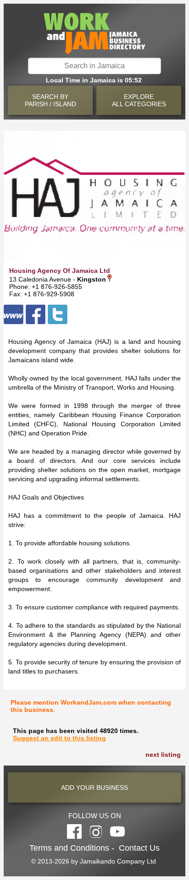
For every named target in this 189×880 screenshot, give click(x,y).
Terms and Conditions (69, 848)
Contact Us (139, 848)
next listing (163, 754)
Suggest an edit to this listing (59, 738)
